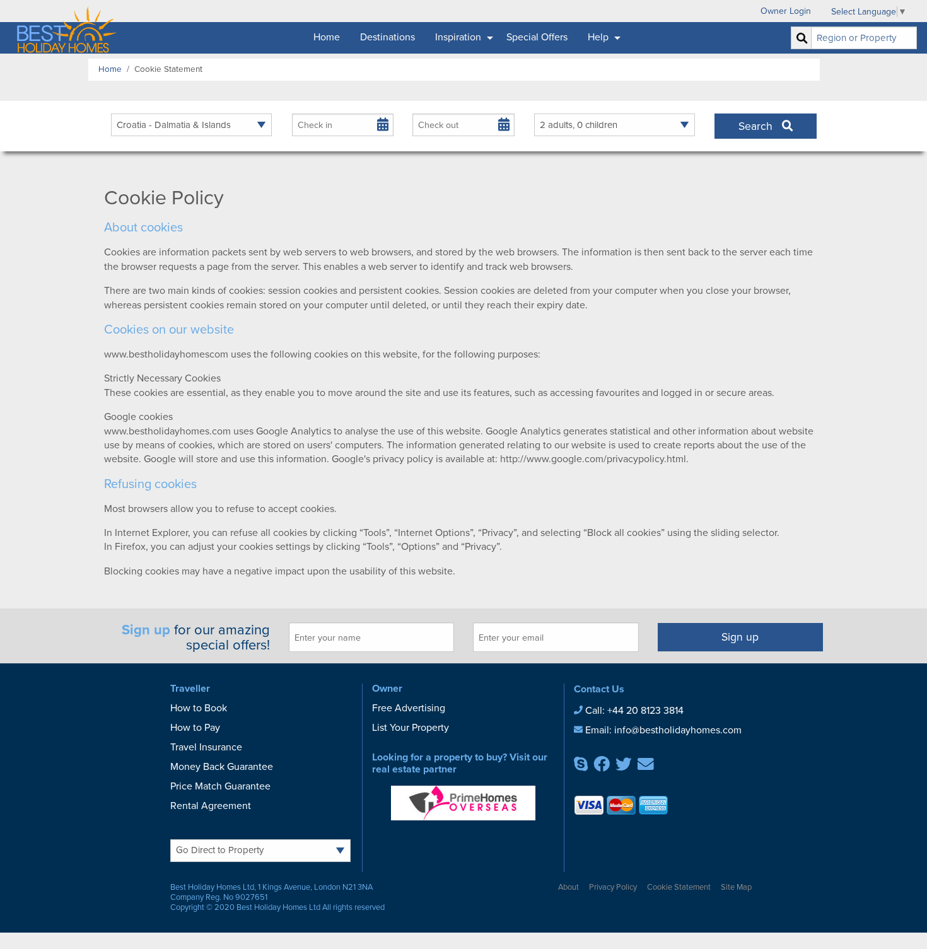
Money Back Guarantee (221, 766)
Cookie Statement (679, 887)
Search (760, 126)
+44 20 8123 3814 (645, 710)
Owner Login (786, 11)
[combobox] (864, 37)
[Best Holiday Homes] (63, 27)
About (568, 887)
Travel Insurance (206, 747)
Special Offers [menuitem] (537, 37)
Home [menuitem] (326, 37)
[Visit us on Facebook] (601, 767)
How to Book (198, 708)
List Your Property (410, 727)
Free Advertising (408, 708)
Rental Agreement (210, 806)
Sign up (740, 637)
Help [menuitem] (598, 37)
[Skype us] (581, 767)
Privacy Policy (613, 887)
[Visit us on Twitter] (623, 767)
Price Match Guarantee (220, 786)
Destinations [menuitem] (387, 37)
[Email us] (646, 767)
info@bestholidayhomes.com (678, 730)
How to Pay (195, 727)
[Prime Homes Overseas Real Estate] (463, 803)
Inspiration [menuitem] (458, 37)
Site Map (736, 887)
